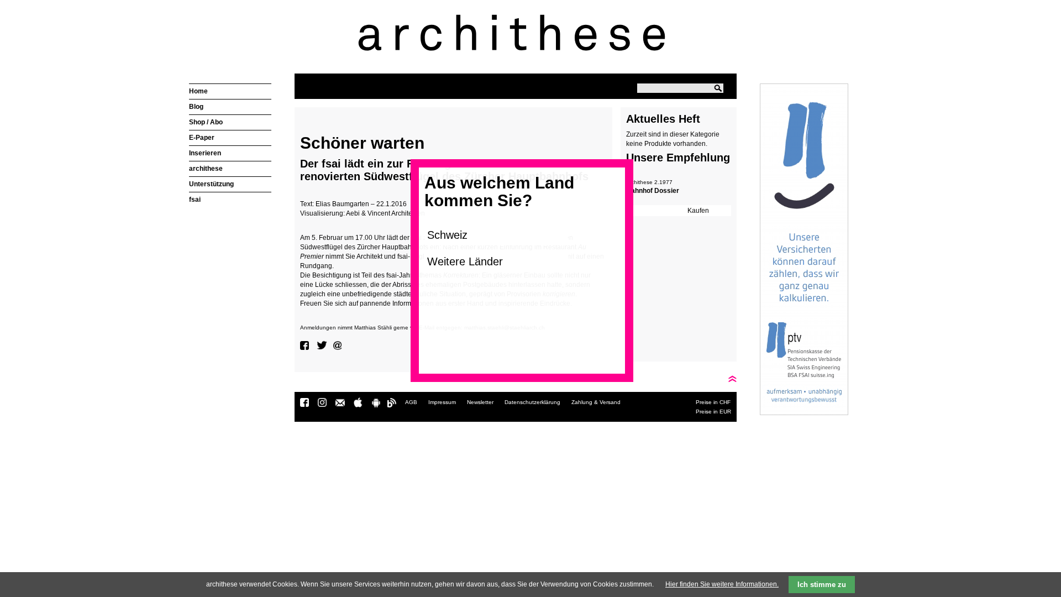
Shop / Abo (206, 122)
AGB (411, 402)
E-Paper (201, 138)
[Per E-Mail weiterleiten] (338, 345)
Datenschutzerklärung (532, 402)
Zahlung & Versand (596, 402)
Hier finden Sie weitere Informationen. (722, 584)
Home (198, 91)
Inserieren (205, 153)
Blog (196, 107)
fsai (195, 199)
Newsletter (480, 402)
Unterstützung (211, 184)
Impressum (442, 402)
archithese (206, 168)
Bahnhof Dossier (652, 191)
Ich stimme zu (821, 584)
